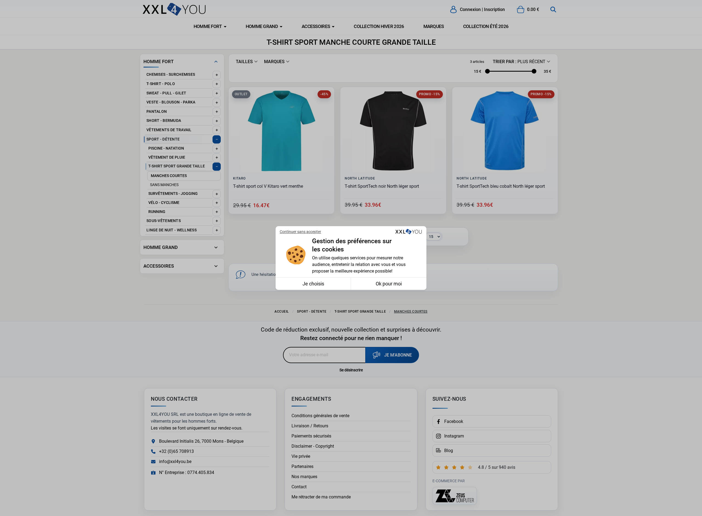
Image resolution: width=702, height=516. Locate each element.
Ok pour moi (389, 284)
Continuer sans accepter (300, 231)
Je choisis (313, 284)
